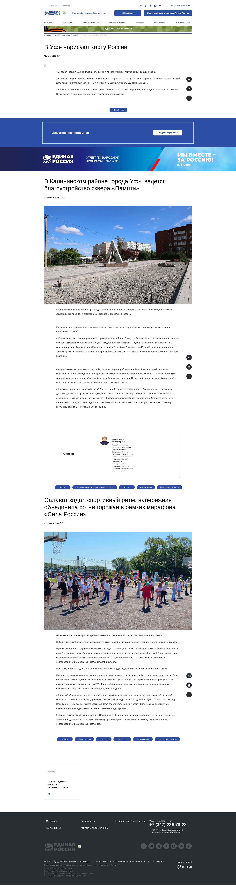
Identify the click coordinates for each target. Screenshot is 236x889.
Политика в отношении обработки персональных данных (69, 873)
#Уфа (126, 487)
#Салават (104, 739)
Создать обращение (168, 133)
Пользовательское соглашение (58, 868)
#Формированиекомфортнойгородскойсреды (94, 487)
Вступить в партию (183, 22)
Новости (76, 35)
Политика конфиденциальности (58, 871)
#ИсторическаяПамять (169, 487)
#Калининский (146, 487)
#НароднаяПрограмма (167, 739)
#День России (118, 110)
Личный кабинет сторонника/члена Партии (168, 13)
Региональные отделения (130, 821)
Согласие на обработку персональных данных (64, 876)
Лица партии (67, 22)
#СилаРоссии (122, 739)
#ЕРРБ (62, 487)
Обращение (127, 13)
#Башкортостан (84, 739)
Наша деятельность (91, 22)
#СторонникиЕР (142, 739)
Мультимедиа (159, 22)
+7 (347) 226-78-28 (168, 824)
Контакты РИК (54, 828)
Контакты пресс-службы (94, 828)
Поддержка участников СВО (118, 29)
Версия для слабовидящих (180, 5)
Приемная (140, 22)
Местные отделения (117, 22)
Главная (47, 35)
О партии (48, 22)
